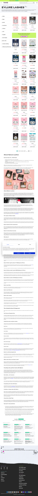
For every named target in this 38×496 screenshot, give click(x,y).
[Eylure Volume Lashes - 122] (15, 58)
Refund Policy (4, 474)
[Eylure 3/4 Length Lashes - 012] (15, 105)
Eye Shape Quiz (22, 467)
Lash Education (22, 469)
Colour (3, 28)
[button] (1, 2)
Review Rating (5, 43)
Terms (20, 481)
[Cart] (37, 2)
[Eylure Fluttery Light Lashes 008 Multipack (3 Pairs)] (24, 20)
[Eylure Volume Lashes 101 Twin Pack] (15, 42)
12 (28, 151)
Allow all (30, 253)
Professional (22, 480)
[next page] (31, 151)
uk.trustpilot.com (11, 493)
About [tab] (30, 244)
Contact (2, 477)
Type (3, 19)
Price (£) (4, 40)
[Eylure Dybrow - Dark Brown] (24, 74)
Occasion (4, 25)
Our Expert (21, 472)
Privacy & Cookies (23, 483)
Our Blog (21, 470)
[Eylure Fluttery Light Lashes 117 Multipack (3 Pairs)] (15, 20)
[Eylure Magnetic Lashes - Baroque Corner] (15, 136)
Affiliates (21, 476)
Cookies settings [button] (22, 484)
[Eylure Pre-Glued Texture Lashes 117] (15, 74)
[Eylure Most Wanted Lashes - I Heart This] (24, 89)
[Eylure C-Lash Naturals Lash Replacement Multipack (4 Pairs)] (24, 42)
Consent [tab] (8, 244)
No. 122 (27, 333)
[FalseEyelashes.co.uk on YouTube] (2, 468)
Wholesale (21, 478)
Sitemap (21, 488)
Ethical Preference (6, 46)
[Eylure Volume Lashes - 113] (32, 121)
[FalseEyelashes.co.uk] (5, 3)
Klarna (20, 486)
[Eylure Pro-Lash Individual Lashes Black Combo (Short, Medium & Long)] (32, 42)
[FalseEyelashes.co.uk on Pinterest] (8, 468)
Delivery (2, 472)
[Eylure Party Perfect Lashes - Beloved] (32, 74)
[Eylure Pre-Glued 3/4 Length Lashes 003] (32, 136)
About (2, 479)
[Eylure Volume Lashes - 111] (32, 89)
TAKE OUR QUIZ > (24, 36)
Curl (3, 31)
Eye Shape (4, 37)
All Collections (22, 475)
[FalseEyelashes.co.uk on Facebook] (8, 467)
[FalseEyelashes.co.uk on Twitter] (5, 467)
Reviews (2, 480)
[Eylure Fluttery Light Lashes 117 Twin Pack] (24, 105)
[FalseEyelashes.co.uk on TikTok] (2, 467)
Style (3, 16)
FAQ (1, 476)
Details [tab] (19, 244)
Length (3, 34)
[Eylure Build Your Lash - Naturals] (24, 136)
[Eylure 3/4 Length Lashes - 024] (24, 121)
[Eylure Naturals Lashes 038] (32, 105)
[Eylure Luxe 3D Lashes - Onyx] (32, 58)
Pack (3, 22)
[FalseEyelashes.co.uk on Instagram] (5, 468)
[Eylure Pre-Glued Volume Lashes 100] (24, 58)
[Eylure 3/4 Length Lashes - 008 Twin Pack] (15, 121)
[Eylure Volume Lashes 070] (15, 89)
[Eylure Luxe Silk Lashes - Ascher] (32, 20)
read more (25, 11)
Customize (18, 253)
